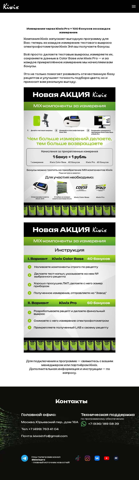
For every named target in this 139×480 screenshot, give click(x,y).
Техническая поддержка (108, 415)
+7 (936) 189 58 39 (103, 423)
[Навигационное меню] (134, 6)
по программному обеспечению (102, 418)
